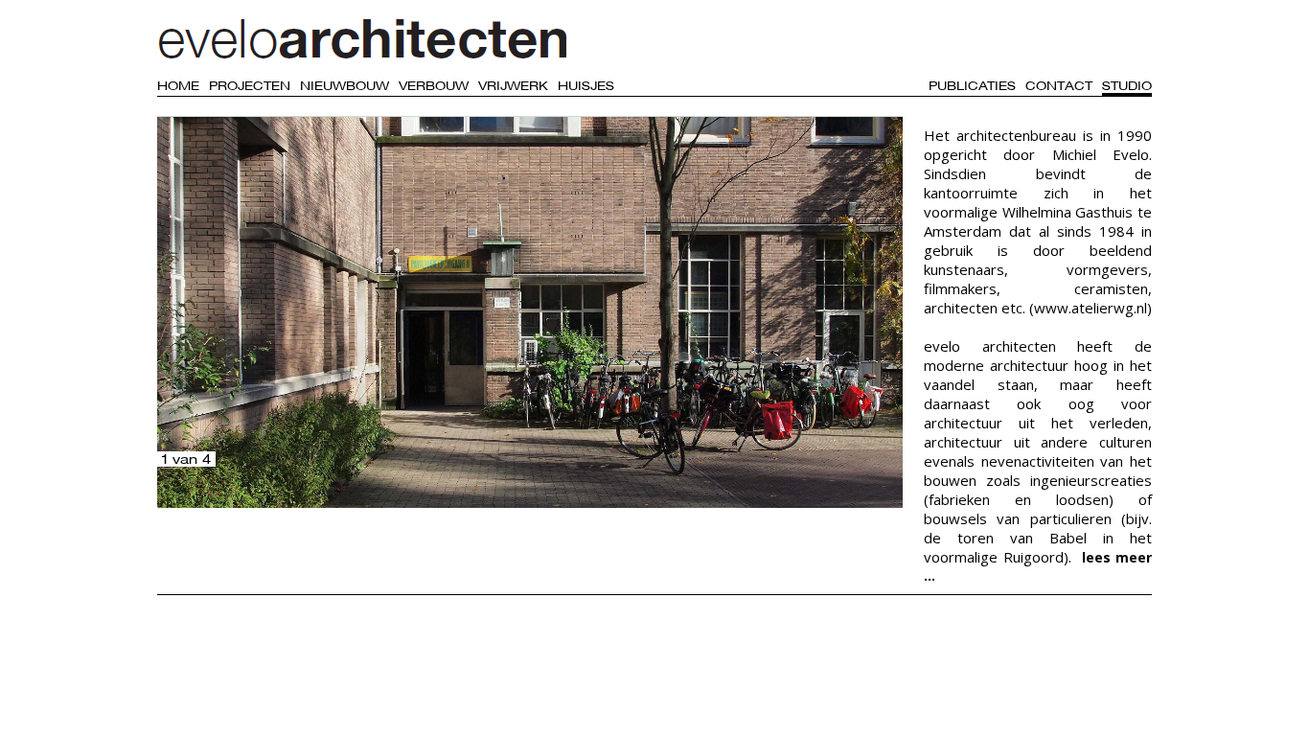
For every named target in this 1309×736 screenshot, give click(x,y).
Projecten (249, 85)
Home (178, 85)
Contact (1058, 85)
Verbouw (434, 85)
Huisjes (586, 85)
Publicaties (972, 85)
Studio (1127, 85)
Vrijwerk (513, 85)
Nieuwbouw (344, 85)
